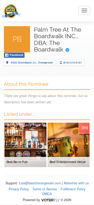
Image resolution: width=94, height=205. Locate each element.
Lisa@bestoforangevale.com (40, 183)
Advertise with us (76, 183)
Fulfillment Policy (73, 189)
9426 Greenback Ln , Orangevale (32, 62)
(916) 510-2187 (72, 62)
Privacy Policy (19, 189)
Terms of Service (44, 189)
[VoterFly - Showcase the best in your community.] (50, 199)
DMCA (47, 193)
